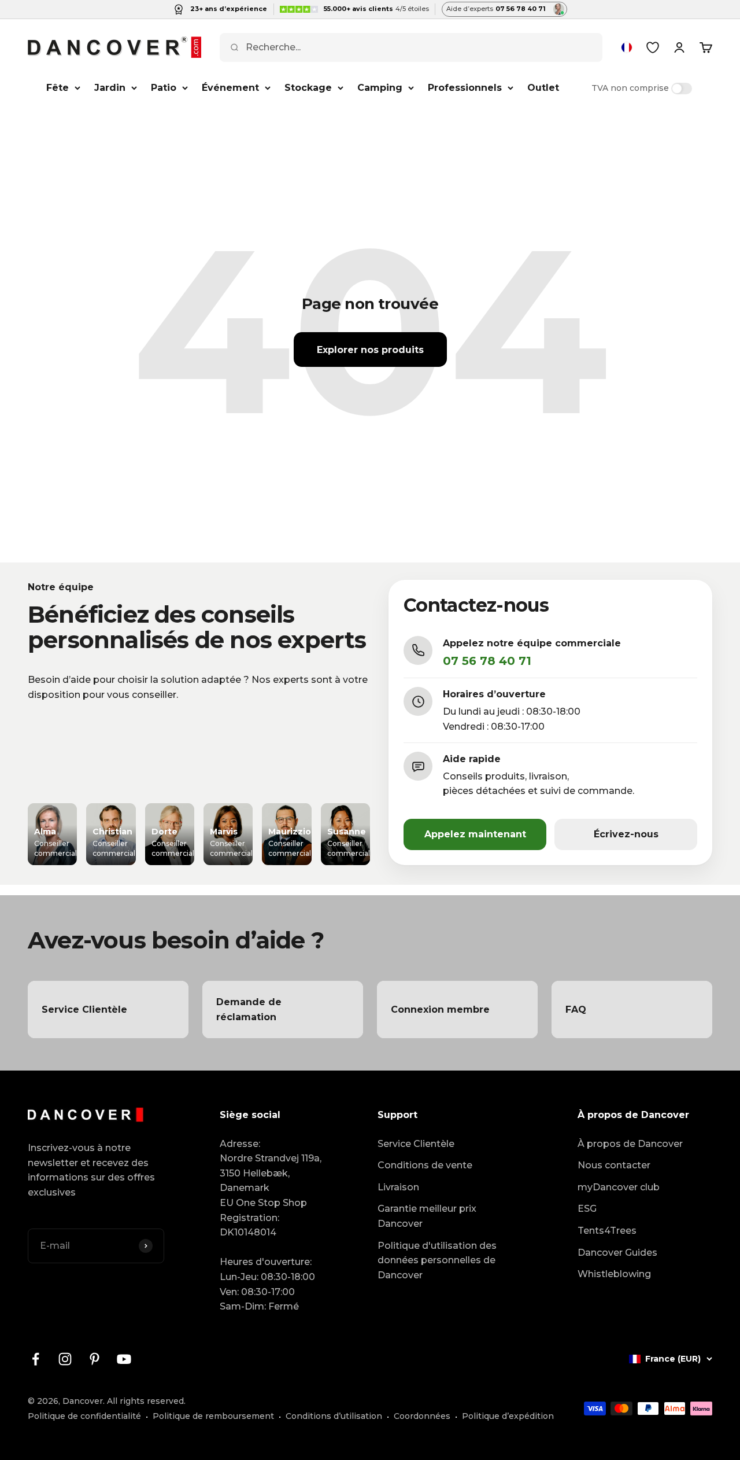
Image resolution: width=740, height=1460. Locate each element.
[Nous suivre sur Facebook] (35, 1359)
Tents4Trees (607, 1230)
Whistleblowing (614, 1273)
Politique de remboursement (213, 1416)
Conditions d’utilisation (334, 1416)
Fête (57, 87)
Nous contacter (614, 1165)
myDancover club (619, 1187)
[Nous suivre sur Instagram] (65, 1359)
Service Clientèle (416, 1143)
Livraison (398, 1187)
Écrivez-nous (626, 834)
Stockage (308, 87)
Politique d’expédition (508, 1416)
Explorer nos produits (370, 349)
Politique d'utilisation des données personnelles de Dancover (437, 1260)
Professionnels (465, 87)
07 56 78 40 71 (487, 661)
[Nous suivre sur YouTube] (124, 1359)
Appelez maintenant (475, 834)
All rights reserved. (146, 1401)
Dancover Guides (617, 1252)
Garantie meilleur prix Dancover (427, 1216)
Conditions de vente (425, 1165)
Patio (163, 87)
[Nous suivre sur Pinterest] (94, 1359)
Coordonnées (422, 1416)
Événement (230, 87)
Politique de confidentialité (84, 1416)
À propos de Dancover (630, 1143)
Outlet (543, 87)
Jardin (109, 87)
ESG (587, 1208)
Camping (379, 87)
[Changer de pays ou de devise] (626, 47)
